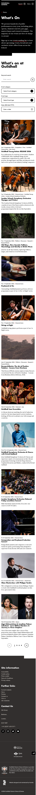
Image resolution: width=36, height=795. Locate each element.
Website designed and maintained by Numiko (21, 782)
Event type (4, 96)
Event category (5, 87)
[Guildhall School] (5, 3)
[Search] (33, 80)
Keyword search (6, 75)
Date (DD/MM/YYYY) (7, 105)
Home (5, 12)
